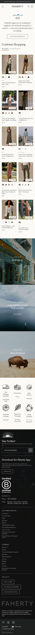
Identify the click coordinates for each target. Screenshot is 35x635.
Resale (5, 554)
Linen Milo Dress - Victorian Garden (23, 228)
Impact (4, 550)
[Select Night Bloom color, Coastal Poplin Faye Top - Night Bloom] (19, 113)
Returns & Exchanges (11, 587)
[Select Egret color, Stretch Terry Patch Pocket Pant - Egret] (25, 77)
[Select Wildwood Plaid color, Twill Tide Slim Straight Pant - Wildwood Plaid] (6, 113)
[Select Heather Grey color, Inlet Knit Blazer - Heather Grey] (9, 222)
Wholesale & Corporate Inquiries (9, 569)
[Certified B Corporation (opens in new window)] (17, 485)
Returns (4, 523)
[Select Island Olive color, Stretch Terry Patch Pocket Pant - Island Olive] (22, 77)
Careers (4, 566)
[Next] (34, 1)
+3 (14, 184)
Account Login (6, 516)
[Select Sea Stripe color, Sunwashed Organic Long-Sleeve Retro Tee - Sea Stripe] (9, 185)
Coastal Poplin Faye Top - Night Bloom (25, 119)
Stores (4, 564)
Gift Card (4, 520)
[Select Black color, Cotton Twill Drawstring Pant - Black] (9, 77)
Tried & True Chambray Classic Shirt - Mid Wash (25, 155)
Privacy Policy (17, 626)
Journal (4, 559)
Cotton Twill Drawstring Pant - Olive (8, 83)
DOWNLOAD (7, 471)
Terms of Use (6, 530)
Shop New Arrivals (17, 36)
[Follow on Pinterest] (3, 622)
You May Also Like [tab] (15, 48)
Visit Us (17, 266)
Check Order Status (11, 592)
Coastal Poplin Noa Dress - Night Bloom (8, 155)
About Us (4, 547)
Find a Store (8, 582)
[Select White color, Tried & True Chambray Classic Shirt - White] (22, 149)
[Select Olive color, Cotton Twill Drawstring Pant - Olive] (3, 77)
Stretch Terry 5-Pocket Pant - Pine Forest (25, 191)
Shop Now (17, 359)
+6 (31, 77)
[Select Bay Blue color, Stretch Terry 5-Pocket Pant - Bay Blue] (25, 185)
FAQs (3, 518)
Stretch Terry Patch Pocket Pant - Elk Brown (25, 81)
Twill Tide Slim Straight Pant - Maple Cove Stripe (9, 119)
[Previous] (0, 1)
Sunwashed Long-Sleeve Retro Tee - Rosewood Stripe (9, 191)
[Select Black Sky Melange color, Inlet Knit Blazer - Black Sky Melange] (6, 222)
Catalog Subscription (8, 525)
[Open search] (28, 6)
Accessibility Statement (9, 527)
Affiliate (4, 561)
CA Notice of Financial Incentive (8, 533)
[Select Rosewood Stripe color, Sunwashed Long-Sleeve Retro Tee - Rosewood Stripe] (3, 185)
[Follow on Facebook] (8, 622)
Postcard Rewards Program (10, 552)
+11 (31, 184)
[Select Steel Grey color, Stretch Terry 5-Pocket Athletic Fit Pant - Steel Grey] (28, 185)
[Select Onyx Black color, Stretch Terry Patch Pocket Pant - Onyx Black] (28, 77)
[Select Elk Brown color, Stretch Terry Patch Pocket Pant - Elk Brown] (19, 77)
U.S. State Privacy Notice (8, 629)
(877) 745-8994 (12, 499)
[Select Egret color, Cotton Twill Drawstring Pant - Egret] (6, 77)
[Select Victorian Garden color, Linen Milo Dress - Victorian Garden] (19, 222)
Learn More (17, 314)
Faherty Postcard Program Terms (10, 536)
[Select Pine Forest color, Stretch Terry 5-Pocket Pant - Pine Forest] (19, 185)
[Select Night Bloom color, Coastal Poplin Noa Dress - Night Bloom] (3, 149)
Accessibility (5, 626)
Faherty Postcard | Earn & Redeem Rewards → (17, 1)
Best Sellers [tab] (5, 48)
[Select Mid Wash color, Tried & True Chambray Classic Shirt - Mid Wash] (19, 149)
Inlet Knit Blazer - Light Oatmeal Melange (8, 227)
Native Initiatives (6, 557)
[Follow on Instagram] (13, 622)
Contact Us (5, 513)
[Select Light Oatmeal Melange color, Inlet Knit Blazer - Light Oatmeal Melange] (3, 222)
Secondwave (29, 421)
